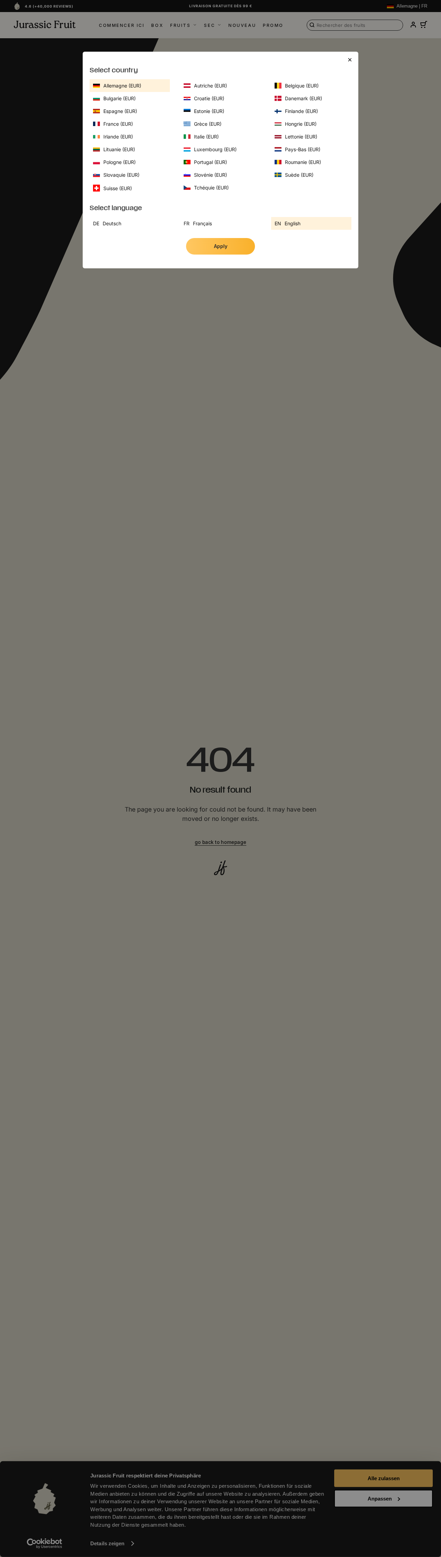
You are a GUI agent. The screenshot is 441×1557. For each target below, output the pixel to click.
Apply (220, 246)
